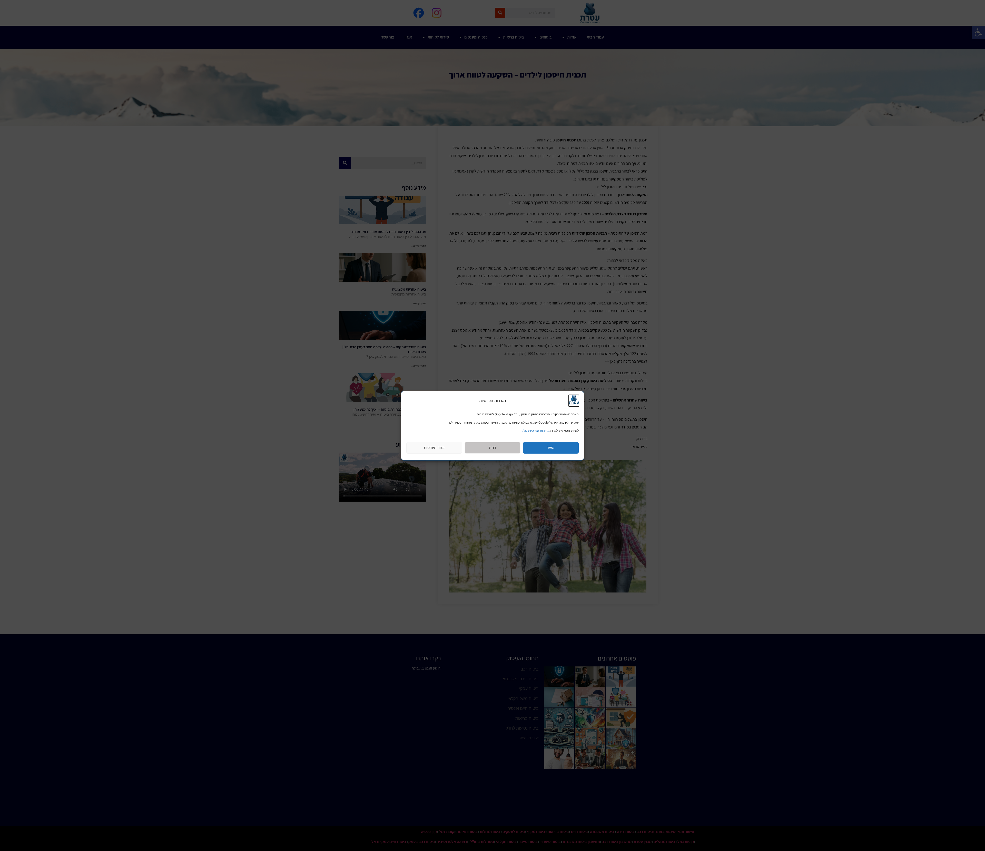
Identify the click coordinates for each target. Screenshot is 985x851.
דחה (492, 447)
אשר (550, 447)
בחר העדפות (434, 447)
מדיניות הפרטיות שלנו (535, 431)
